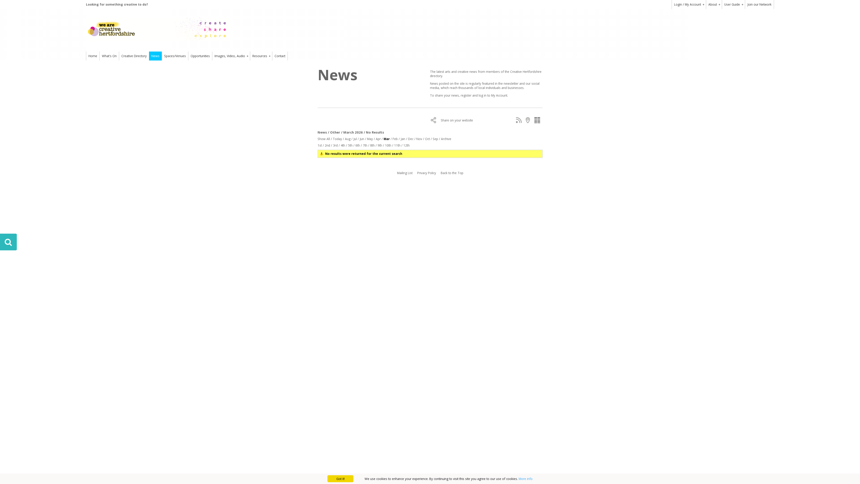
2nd (327, 145)
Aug (347, 139)
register (466, 95)
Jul (355, 139)
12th (406, 145)
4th (343, 145)
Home (92, 56)
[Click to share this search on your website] (435, 120)
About (714, 4)
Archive (446, 139)
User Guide (733, 4)
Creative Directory (134, 56)
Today (337, 139)
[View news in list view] (538, 120)
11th (397, 145)
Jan (403, 139)
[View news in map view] (529, 120)
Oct (427, 139)
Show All (324, 139)
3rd (335, 145)
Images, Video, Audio (231, 56)
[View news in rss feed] (520, 120)
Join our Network (759, 4)
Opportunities (200, 56)
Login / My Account (689, 4)
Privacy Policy (426, 173)
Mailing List (405, 173)
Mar (387, 139)
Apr (378, 139)
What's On (109, 56)
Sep (435, 139)
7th (365, 145)
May (370, 139)
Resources (261, 56)
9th (380, 145)
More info (526, 479)
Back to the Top (452, 173)
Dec (410, 139)
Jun (362, 139)
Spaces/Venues (175, 56)
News (155, 56)
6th (357, 145)
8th (372, 145)
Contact (280, 56)
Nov (419, 139)
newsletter (511, 83)
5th (350, 145)
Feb (395, 139)
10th (388, 145)
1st (320, 145)
